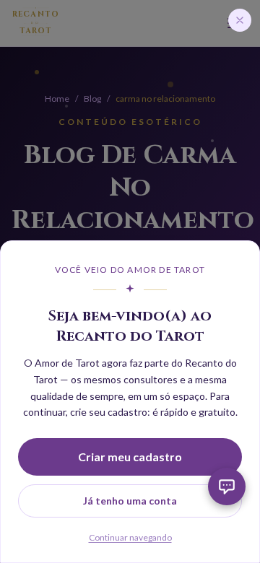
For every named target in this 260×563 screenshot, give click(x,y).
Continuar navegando (130, 537)
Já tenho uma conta (130, 500)
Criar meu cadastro (130, 456)
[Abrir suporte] (227, 486)
